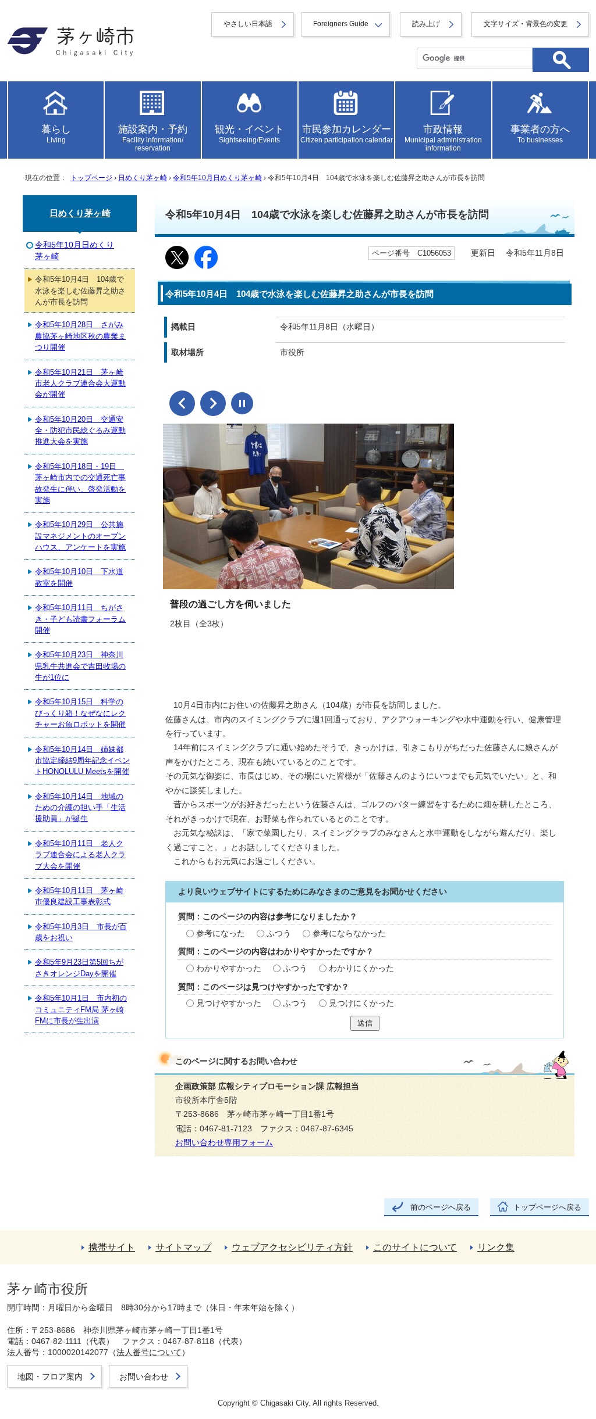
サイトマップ (183, 1247)
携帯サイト (111, 1247)
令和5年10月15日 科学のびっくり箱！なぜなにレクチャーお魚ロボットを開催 (80, 713)
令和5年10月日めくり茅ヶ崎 (217, 178)
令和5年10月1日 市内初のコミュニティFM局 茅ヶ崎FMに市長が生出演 (81, 1009)
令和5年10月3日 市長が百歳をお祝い (81, 932)
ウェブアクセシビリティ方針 (292, 1247)
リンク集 (496, 1247)
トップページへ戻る (547, 1207)
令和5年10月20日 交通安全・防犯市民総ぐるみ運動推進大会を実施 (80, 430)
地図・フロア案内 (50, 1376)
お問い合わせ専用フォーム (224, 1142)
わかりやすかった (228, 968)
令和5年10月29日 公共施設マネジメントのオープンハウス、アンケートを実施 (80, 535)
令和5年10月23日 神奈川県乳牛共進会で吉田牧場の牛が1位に (80, 666)
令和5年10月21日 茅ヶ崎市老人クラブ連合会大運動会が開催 (80, 383)
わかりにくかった (361, 968)
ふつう (279, 933)
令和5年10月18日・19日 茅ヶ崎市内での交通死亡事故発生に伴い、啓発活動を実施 (80, 483)
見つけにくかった (361, 1003)
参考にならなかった (349, 933)
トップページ (91, 178)
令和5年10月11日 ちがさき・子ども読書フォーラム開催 (80, 619)
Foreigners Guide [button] (340, 24)
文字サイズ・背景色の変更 (525, 24)
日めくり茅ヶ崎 (142, 178)
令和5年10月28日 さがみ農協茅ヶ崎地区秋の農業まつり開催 (80, 336)
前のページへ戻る (440, 1207)
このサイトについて (415, 1247)
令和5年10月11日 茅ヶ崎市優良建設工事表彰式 (79, 896)
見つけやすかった (228, 1003)
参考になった (220, 933)
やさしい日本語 (248, 24)
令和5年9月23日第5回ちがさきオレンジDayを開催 (79, 967)
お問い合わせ (143, 1376)
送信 (364, 1023)
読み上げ (426, 24)
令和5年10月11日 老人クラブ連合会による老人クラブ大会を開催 (80, 854)
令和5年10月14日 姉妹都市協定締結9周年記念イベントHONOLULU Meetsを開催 (82, 760)
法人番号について (149, 1352)
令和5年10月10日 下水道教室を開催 (79, 577)
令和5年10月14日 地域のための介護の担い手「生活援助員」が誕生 (80, 807)
